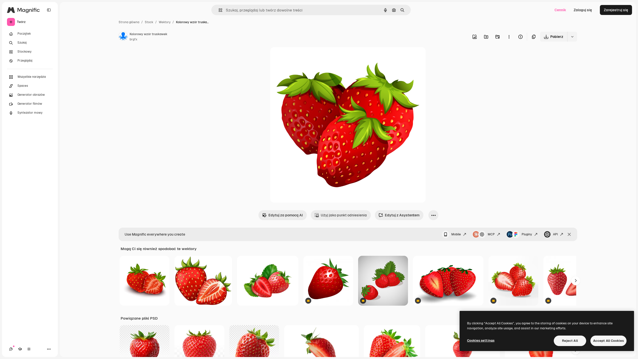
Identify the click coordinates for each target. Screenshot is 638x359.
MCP (491, 234)
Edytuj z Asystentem (402, 215)
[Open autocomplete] (218, 10)
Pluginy (527, 234)
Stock (149, 22)
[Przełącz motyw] (29, 349)
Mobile (456, 234)
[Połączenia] (11, 349)
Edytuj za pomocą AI (285, 215)
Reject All (570, 341)
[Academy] (20, 349)
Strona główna (129, 22)
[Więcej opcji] (509, 37)
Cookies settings (480, 340)
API (555, 234)
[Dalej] (575, 281)
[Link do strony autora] (123, 37)
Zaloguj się (583, 10)
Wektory (164, 22)
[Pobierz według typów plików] (572, 37)
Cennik (560, 10)
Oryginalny (304, 56)
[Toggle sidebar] (49, 10)
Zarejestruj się (616, 10)
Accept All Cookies (608, 341)
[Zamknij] (569, 234)
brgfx (133, 39)
